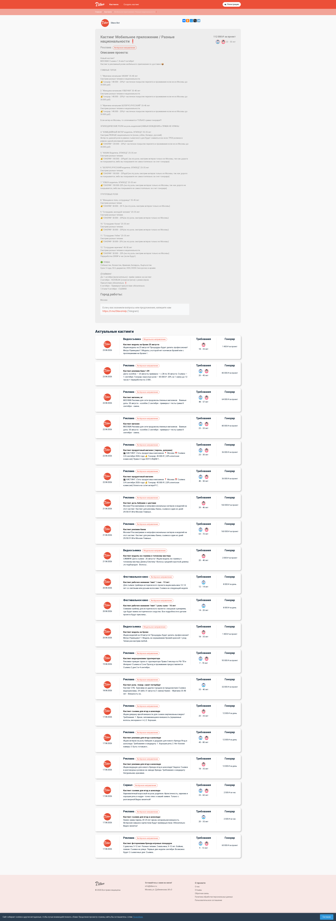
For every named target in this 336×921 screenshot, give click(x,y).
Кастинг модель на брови (135, 632)
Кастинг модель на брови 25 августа (141, 344)
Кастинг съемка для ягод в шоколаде (141, 711)
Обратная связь (202, 893)
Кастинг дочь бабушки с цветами (139, 503)
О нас (197, 887)
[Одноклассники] (187, 20)
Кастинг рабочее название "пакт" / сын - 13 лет (146, 582)
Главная (98, 12)
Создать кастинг (131, 4)
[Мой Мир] (191, 20)
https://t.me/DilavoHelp (115, 311)
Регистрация (233, 4)
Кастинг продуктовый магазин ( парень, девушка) (147, 450)
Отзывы (198, 890)
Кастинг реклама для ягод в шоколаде (142, 738)
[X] (195, 20)
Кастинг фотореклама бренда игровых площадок (147, 843)
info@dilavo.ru (151, 886)
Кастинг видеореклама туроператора (141, 658)
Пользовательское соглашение (208, 900)
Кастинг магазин (131, 424)
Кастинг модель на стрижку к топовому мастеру (147, 556)
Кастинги (113, 4)
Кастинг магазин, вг (133, 397)
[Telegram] (198, 20)
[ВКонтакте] (184, 20)
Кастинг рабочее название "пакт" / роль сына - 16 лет (149, 605)
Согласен (327, 917)
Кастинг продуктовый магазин (138, 476)
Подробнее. (138, 917)
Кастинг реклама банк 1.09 (136, 371)
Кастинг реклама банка (134, 529)
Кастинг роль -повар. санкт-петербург (142, 685)
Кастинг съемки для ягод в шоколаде (141, 790)
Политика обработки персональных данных (214, 897)
